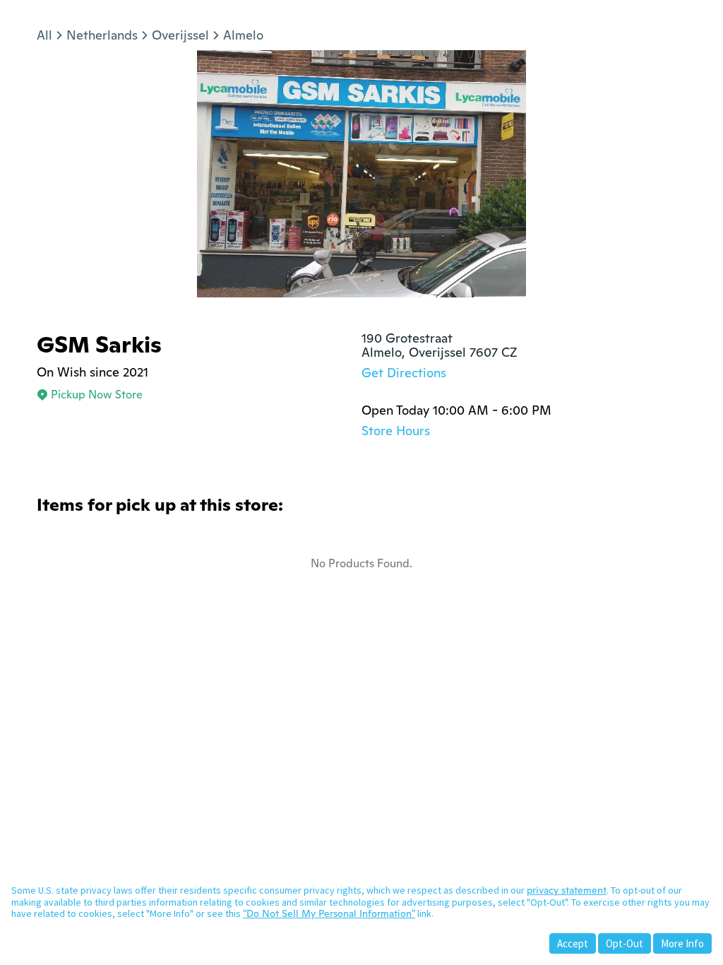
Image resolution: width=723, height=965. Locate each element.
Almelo (243, 35)
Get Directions (404, 373)
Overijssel (180, 35)
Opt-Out (624, 943)
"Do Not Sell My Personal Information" (329, 913)
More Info (682, 943)
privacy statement (567, 890)
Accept (572, 943)
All (44, 35)
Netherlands (102, 35)
